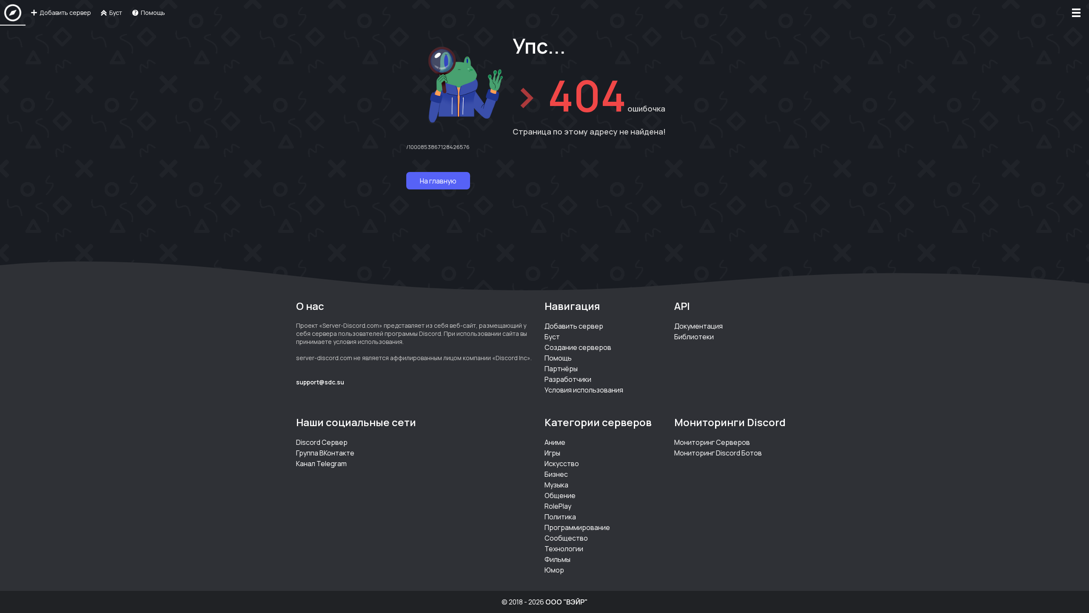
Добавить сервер (573, 326)
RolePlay (557, 506)
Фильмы (557, 559)
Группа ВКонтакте (325, 453)
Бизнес (556, 474)
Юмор (554, 570)
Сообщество (566, 538)
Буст (552, 336)
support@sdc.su (320, 382)
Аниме (554, 442)
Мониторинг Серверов (712, 442)
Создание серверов (577, 347)
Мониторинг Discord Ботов (718, 453)
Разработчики (567, 379)
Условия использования (583, 390)
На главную (438, 181)
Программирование (577, 527)
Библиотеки (694, 336)
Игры (552, 453)
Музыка (556, 485)
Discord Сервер (322, 442)
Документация (698, 326)
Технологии (563, 548)
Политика (560, 516)
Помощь (558, 358)
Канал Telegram (321, 463)
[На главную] (13, 13)
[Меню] (1076, 12)
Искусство (561, 463)
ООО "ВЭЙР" (566, 602)
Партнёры (561, 368)
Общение (560, 495)
